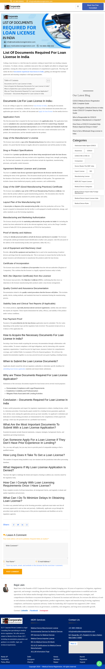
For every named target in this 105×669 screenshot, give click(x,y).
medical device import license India (86, 198)
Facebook (34, 611)
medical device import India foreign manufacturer (86, 192)
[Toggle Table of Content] (47, 80)
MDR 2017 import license (83, 181)
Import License (79, 171)
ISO (91, 171)
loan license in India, (41, 106)
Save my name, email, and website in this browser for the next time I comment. (34, 565)
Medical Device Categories (83, 186)
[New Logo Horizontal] (12, 7)
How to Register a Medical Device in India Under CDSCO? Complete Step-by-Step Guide (88, 110)
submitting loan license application (14, 369)
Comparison (79, 161)
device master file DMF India (84, 166)
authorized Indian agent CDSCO (85, 145)
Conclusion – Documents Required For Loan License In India (24, 93)
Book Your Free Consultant (93, 6)
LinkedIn (24, 611)
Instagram (44, 611)
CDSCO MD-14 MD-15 (82, 156)
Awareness (78, 150)
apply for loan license (46, 111)
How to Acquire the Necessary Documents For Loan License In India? (26, 86)
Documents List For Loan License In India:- (18, 84)
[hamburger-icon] (78, 6)
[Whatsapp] (99, 663)
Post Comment (12, 571)
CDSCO (89, 150)
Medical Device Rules (82, 203)
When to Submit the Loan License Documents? (19, 89)
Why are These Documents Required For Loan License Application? (26, 91)
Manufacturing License (82, 176)
